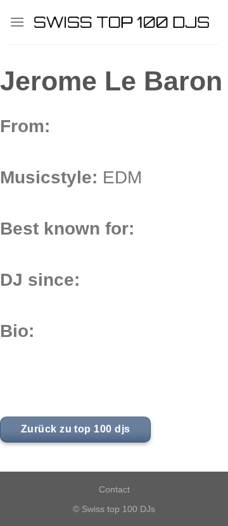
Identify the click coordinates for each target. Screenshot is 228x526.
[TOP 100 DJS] (121, 22)
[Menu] (17, 21)
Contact (114, 489)
